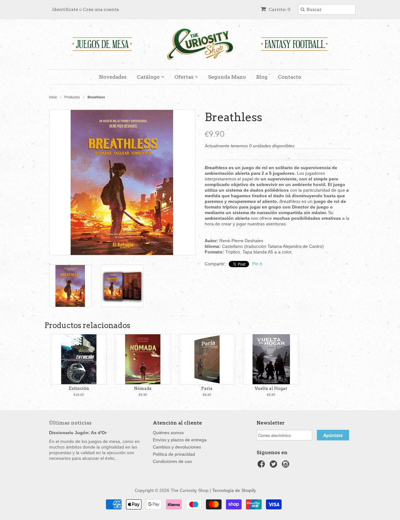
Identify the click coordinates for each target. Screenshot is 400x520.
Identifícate (65, 9)
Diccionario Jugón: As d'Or (78, 432)
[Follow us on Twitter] (274, 465)
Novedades (113, 77)
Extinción (79, 388)
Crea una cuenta (101, 9)
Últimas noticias (70, 423)
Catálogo (149, 77)
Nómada (143, 388)
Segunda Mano (227, 77)
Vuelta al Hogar (271, 388)
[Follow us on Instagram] (286, 465)
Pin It (257, 263)
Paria (206, 388)
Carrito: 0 (279, 9)
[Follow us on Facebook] (262, 465)
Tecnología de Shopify (234, 490)
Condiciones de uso (172, 461)
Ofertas (184, 77)
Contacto (289, 77)
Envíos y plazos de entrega (180, 439)
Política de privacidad (174, 454)
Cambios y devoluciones (177, 446)
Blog (262, 77)
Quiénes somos (168, 432)
